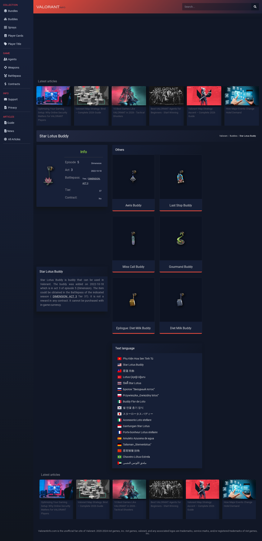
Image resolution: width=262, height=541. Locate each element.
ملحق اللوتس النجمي (135, 463)
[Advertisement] (147, 43)
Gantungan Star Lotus (136, 426)
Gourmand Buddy (181, 267)
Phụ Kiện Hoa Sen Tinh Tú (138, 358)
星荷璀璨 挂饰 (131, 450)
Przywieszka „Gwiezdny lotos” (141, 395)
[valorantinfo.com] (50, 6)
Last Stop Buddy (181, 205)
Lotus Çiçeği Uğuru (134, 377)
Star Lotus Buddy (133, 364)
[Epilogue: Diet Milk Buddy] (133, 299)
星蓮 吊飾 (128, 371)
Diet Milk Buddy (180, 328)
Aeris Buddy (133, 205)
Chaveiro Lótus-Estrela (136, 457)
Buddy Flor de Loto (134, 401)
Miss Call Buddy (133, 267)
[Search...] (255, 6)
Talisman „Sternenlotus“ (137, 444)
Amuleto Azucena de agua (138, 438)
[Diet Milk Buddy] (180, 299)
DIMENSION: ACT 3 (65, 296)
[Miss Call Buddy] (133, 238)
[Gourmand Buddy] (180, 238)
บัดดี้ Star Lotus (132, 383)
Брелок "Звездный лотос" (139, 389)
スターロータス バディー (138, 414)
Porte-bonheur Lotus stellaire (140, 432)
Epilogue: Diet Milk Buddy (133, 328)
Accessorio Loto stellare (137, 420)
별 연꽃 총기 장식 (133, 407)
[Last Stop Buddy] (180, 177)
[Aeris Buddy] (133, 177)
